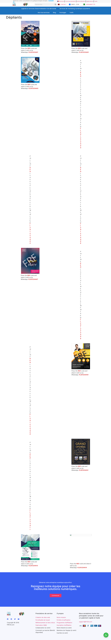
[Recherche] (55, 4)
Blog (54, 13)
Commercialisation (70, 1)
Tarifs (95, 1)
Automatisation (81, 1)
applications (89, 1)
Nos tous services (44, 13)
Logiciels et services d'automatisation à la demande (38, 9)
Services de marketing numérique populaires (75, 9)
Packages (62, 13)
